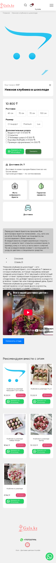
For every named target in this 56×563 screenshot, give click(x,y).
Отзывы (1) (18, 262)
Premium (28, 124)
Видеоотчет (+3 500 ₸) (18, 133)
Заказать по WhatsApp (16, 151)
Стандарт (13, 124)
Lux (38, 124)
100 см (43, 113)
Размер (9, 120)
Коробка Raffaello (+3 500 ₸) (21, 140)
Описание (18, 258)
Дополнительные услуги (18, 131)
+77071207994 (30, 540)
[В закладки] (50, 85)
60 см (10, 113)
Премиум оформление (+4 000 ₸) (23, 142)
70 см (21, 113)
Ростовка (10, 109)
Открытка (12, 135)
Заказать (33, 151)
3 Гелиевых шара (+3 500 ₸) (21, 138)
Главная (6, 13)
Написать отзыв (13, 341)
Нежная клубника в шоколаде (25, 13)
